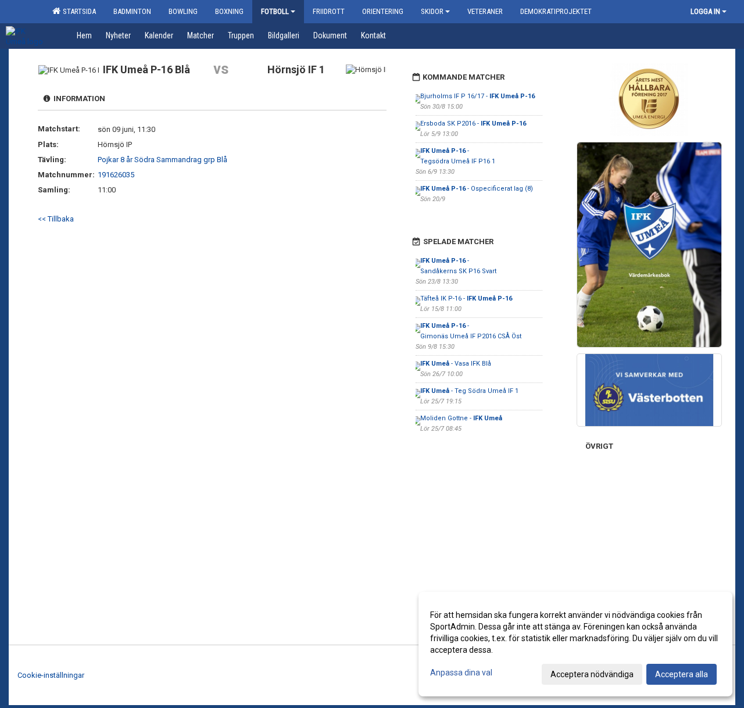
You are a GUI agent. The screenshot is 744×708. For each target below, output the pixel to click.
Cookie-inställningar (50, 675)
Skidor (432, 11)
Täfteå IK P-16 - (466, 298)
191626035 (116, 174)
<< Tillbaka (56, 218)
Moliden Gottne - (461, 418)
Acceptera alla (681, 674)
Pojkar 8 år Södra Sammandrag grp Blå (162, 159)
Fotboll (275, 11)
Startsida (77, 11)
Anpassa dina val (461, 672)
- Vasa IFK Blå (455, 363)
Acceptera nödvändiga (592, 674)
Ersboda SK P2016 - (473, 123)
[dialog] (575, 644)
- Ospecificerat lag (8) (476, 188)
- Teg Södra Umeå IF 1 (469, 391)
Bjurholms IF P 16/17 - (477, 96)
